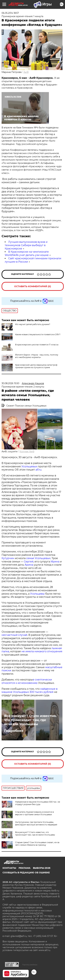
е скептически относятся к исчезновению (27, 681)
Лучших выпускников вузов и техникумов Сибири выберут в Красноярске (26, 245)
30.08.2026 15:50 (10, 383)
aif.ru (38, 469)
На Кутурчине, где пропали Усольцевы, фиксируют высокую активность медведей (36, 823)
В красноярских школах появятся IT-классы (36, 344)
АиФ (26, 72)
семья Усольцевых (38, 558)
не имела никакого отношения (41, 651)
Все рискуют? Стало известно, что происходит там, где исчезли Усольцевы (30, 720)
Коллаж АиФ (27, 451)
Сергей (28, 561)
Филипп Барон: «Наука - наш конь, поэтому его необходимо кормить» (36, 356)
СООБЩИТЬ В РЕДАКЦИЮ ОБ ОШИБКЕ (26, 872)
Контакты (9, 868)
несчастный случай (14, 634)
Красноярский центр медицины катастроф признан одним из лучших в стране (36, 366)
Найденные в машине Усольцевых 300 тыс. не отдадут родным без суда (37, 803)
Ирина (54, 561)
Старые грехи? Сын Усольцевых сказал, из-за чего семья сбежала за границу (37, 843)
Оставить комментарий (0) (32, 286)
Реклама (24, 868)
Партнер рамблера (29, 965)
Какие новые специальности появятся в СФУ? (37, 334)
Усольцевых (29, 466)
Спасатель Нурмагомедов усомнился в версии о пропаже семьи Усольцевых (34, 813)
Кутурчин (8, 558)
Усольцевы (37, 593)
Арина (29, 564)
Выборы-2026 (41, 868)
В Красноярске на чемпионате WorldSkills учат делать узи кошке (27, 253)
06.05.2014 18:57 (10, 13)
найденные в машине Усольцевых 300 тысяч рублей (30, 690)
